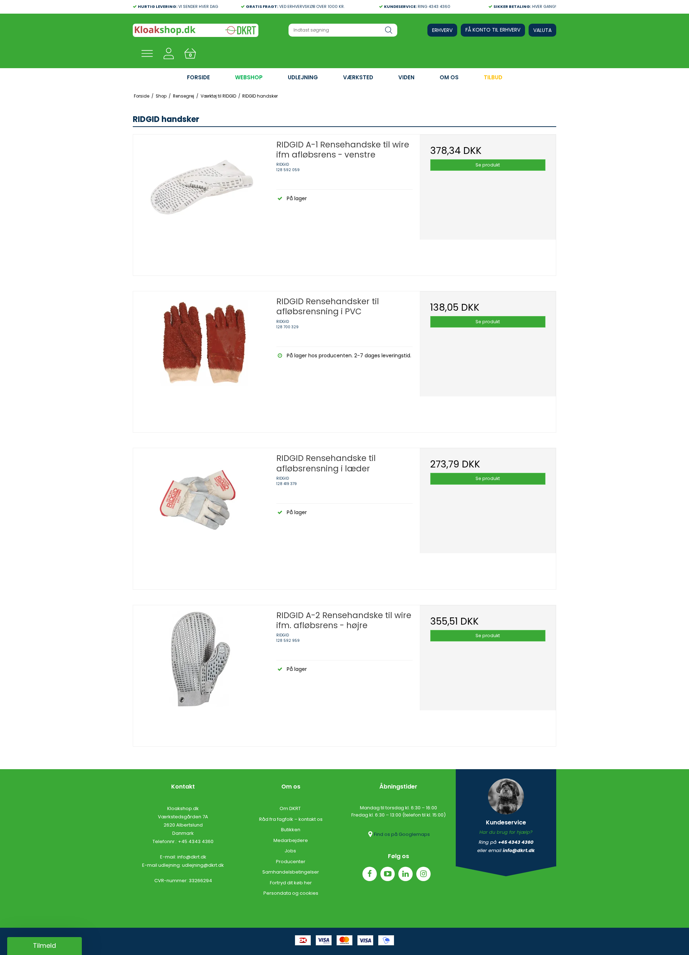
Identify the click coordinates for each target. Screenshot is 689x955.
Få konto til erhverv (492, 29)
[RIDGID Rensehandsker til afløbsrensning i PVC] (201, 359)
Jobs (291, 850)
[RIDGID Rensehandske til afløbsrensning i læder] (201, 516)
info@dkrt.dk (191, 856)
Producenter (290, 861)
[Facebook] (369, 874)
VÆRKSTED (358, 77)
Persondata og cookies (290, 893)
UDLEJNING (303, 77)
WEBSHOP (249, 77)
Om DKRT (291, 808)
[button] (44, 946)
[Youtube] (387, 874)
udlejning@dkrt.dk (203, 865)
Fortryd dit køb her (291, 882)
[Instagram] (423, 874)
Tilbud (493, 77)
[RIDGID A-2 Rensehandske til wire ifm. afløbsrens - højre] (201, 673)
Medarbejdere (290, 840)
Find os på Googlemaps (402, 834)
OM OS (449, 77)
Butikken (290, 829)
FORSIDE (198, 77)
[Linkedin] (405, 874)
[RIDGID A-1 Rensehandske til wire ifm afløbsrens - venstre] (201, 202)
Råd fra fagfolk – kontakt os (291, 819)
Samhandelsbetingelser (290, 872)
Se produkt (487, 165)
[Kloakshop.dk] (195, 30)
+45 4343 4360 (196, 841)
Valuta (542, 30)
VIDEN (406, 77)
